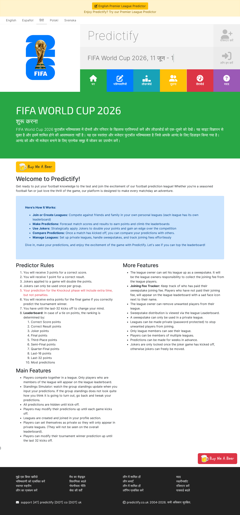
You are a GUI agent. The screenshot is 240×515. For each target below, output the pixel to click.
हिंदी (41, 20)
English (11, 20)
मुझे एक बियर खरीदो (27, 477)
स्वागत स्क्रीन (23, 486)
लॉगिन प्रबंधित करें (133, 490)
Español (27, 20)
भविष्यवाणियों (120, 84)
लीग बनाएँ (128, 481)
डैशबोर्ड (200, 84)
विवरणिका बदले (77, 481)
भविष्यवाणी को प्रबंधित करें (30, 481)
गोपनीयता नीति (77, 486)
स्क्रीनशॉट (182, 481)
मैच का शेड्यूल (77, 477)
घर (93, 84)
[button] (35, 166)
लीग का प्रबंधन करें (26, 490)
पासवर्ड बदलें (183, 490)
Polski (54, 20)
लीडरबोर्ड (147, 84)
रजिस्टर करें (182, 486)
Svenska (70, 20)
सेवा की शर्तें (75, 490)
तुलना (173, 84)
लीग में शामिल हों (132, 477)
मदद (226, 84)
